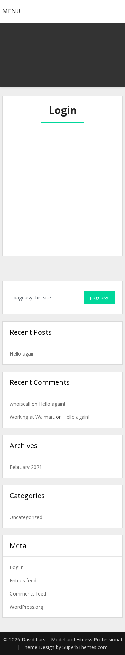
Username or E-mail (38, 133)
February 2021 (26, 467)
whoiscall (20, 403)
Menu (11, 11)
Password (25, 163)
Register (88, 213)
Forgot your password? (62, 234)
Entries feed (23, 580)
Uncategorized (26, 517)
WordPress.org (26, 607)
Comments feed (28, 593)
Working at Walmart (32, 417)
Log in (17, 567)
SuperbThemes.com (85, 647)
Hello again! (23, 353)
